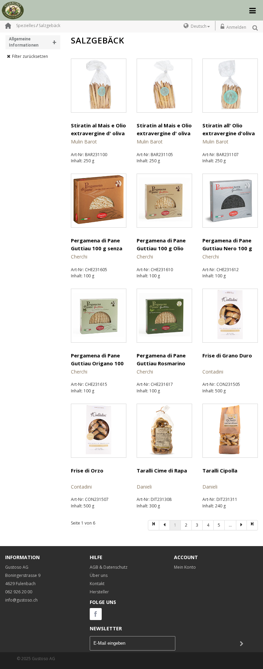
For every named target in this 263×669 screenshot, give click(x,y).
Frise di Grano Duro (227, 355)
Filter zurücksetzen (30, 56)
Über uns (99, 575)
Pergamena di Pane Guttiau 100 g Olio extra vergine (161, 248)
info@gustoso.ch (21, 600)
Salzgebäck (49, 25)
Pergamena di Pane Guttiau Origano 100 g (97, 363)
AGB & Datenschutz (108, 567)
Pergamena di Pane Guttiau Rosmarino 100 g (161, 363)
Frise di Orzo (87, 470)
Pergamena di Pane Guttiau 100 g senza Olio (96, 248)
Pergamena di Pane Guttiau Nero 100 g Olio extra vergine (227, 248)
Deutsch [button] (198, 26)
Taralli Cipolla (219, 470)
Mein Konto (185, 567)
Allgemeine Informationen (33, 42)
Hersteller (99, 592)
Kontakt (97, 583)
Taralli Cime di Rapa (162, 470)
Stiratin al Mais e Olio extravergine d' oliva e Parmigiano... (164, 133)
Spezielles (25, 25)
